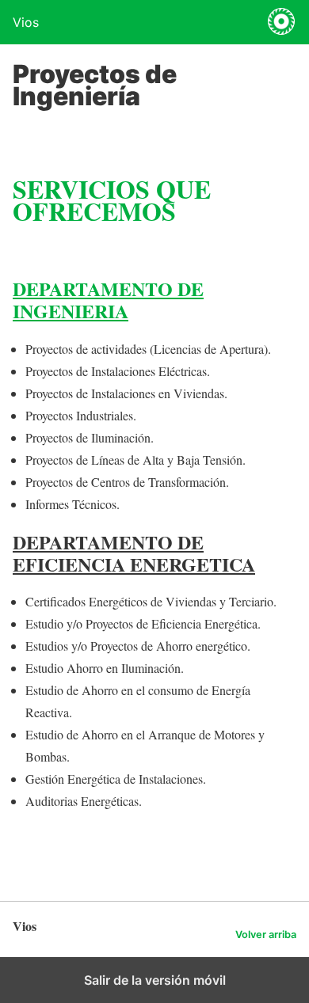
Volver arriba (265, 934)
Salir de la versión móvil (155, 980)
